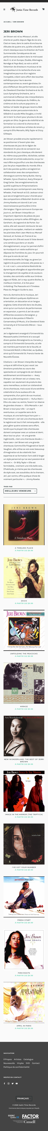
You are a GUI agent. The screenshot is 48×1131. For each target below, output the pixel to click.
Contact (36, 1063)
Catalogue (28, 1059)
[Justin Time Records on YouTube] (17, 1083)
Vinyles (20, 1063)
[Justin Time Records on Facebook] (4, 1083)
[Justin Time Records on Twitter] (13, 1083)
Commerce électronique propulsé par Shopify (24, 1108)
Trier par (8, 486)
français (23, 1098)
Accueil (7, 22)
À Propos (7, 1059)
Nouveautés (9, 1063)
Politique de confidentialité (16, 1067)
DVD (28, 1063)
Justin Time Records (27, 1105)
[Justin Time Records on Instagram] (8, 1083)
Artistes (17, 1059)
